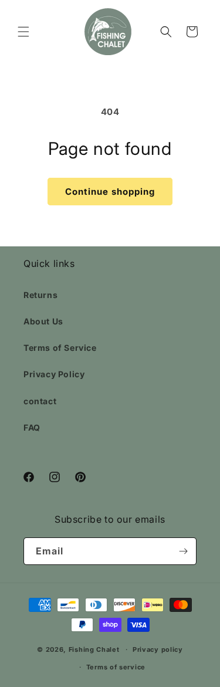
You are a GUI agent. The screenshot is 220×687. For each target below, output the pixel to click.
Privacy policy (158, 649)
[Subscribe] (183, 551)
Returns (40, 295)
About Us (43, 321)
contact (39, 401)
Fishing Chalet (94, 649)
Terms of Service (60, 348)
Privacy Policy (53, 374)
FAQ (31, 427)
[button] (23, 32)
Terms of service (115, 667)
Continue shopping (110, 191)
